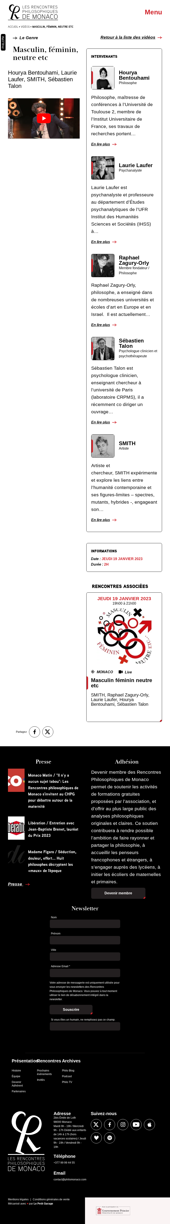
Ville (53, 949)
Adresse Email (60, 966)
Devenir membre (118, 893)
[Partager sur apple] (149, 1124)
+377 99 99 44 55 (64, 1162)
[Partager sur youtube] (136, 1124)
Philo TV (67, 1082)
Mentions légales (18, 1199)
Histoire (16, 1070)
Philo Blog (68, 1070)
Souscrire (71, 1009)
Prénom (55, 933)
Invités (41, 1079)
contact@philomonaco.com (70, 1179)
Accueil (13, 26)
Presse (15, 884)
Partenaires (19, 1091)
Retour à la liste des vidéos (127, 37)
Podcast (67, 1076)
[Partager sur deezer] (96, 1137)
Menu (153, 12)
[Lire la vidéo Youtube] (44, 118)
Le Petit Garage (43, 1203)
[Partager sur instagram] (122, 1124)
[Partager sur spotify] (109, 1137)
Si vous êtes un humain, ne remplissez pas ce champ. (83, 1019)
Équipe (16, 1076)
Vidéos (25, 26)
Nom (54, 917)
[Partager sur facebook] (34, 731)
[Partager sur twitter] (47, 731)
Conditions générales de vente (51, 1199)
